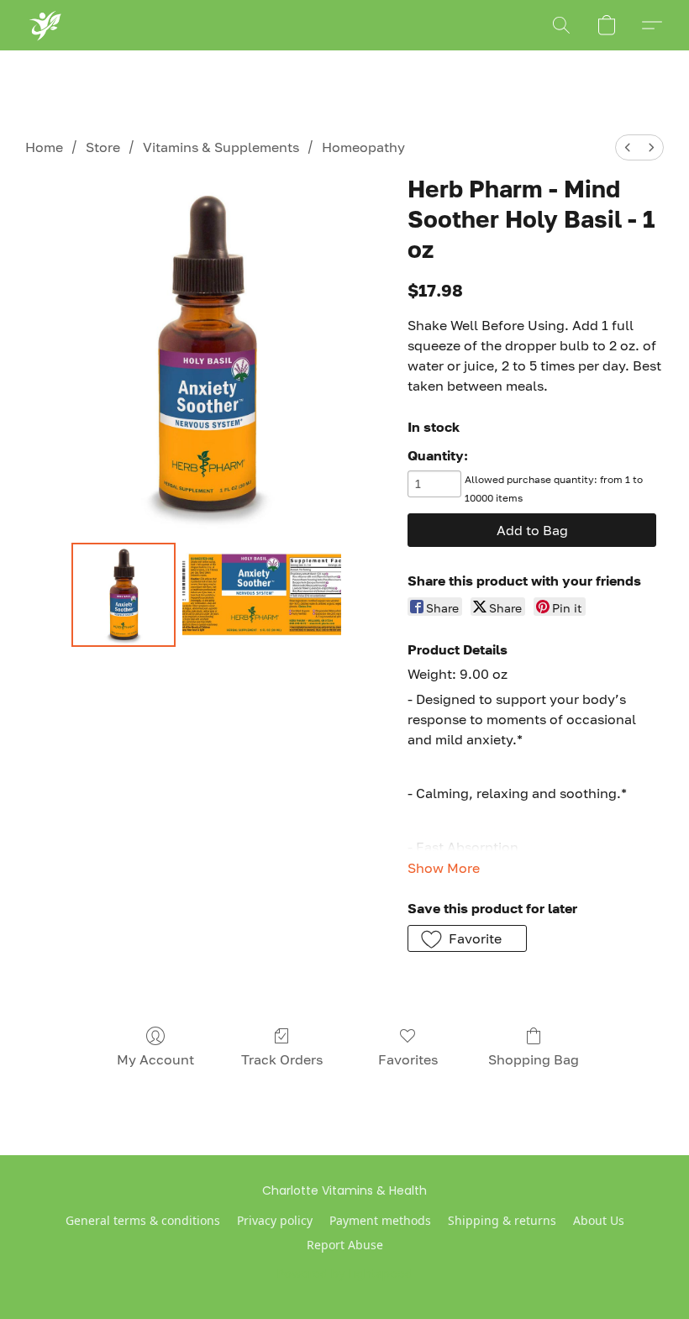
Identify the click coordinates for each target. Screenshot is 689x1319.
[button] (44, 25)
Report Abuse (345, 1245)
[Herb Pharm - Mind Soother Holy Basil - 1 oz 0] (123, 595)
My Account (155, 1059)
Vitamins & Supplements (221, 147)
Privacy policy (275, 1220)
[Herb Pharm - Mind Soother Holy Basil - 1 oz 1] (262, 595)
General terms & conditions (143, 1220)
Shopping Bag (533, 1059)
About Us (598, 1220)
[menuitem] (627, 147)
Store (103, 147)
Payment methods (380, 1220)
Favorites (408, 1059)
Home (44, 147)
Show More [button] (444, 867)
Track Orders (282, 1059)
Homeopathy (363, 147)
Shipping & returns (502, 1220)
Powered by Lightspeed (345, 1273)
